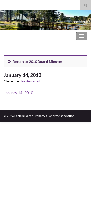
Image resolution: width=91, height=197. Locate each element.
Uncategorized (30, 81)
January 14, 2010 (18, 92)
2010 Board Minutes (46, 61)
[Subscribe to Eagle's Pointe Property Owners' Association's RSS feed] (6, 4)
